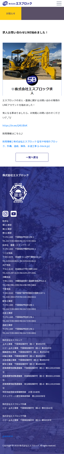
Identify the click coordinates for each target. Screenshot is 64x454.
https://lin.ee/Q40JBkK (14, 125)
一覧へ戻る (32, 157)
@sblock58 (7, 436)
